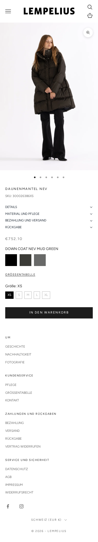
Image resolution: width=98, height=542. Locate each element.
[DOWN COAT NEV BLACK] (11, 260)
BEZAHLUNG (14, 423)
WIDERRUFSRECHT (19, 492)
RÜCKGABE (13, 438)
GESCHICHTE (15, 346)
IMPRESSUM (14, 485)
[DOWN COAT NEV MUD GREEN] (25, 260)
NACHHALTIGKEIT (18, 354)
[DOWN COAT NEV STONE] (40, 260)
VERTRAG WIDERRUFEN (23, 446)
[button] (49, 207)
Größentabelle (20, 274)
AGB (8, 477)
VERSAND (12, 431)
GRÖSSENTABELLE (18, 393)
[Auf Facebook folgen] (7, 506)
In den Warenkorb (49, 312)
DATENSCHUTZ (16, 469)
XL (46, 295)
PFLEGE (10, 385)
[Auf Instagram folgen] (21, 506)
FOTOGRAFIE (15, 362)
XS (9, 295)
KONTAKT (12, 400)
